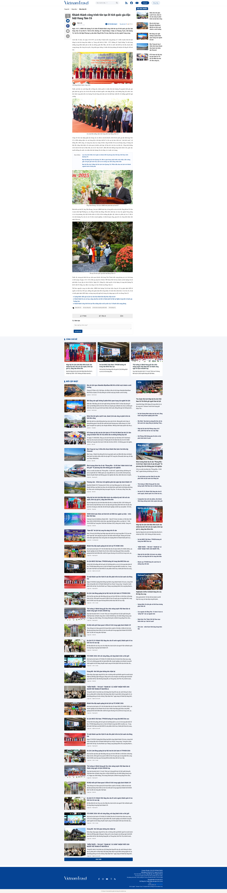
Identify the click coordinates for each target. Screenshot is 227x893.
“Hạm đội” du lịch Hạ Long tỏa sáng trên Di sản (102, 530)
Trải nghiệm (94, 427)
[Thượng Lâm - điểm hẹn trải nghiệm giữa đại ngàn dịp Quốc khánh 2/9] (75, 487)
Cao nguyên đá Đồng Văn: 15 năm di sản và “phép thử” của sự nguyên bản (150, 613)
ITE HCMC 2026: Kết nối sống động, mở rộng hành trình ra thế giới (108, 656)
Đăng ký (145, 3)
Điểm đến (93, 444)
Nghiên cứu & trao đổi (96, 571)
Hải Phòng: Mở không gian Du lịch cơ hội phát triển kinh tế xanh (149, 437)
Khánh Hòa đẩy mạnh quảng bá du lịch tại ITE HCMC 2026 (105, 546)
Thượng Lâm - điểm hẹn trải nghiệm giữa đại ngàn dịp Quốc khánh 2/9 (109, 482)
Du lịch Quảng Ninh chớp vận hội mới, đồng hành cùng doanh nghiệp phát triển (150, 414)
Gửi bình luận (78, 331)
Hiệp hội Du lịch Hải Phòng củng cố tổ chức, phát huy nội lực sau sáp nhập (148, 429)
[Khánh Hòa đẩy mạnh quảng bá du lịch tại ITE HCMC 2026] (75, 551)
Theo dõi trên (122, 24)
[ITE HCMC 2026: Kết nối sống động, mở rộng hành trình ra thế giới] (75, 661)
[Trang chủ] (68, 21)
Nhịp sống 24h (94, 477)
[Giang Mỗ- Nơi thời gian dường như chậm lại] (75, 676)
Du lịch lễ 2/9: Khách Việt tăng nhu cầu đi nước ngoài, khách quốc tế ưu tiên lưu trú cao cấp (149, 493)
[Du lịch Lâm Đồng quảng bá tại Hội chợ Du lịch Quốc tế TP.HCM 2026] (75, 598)
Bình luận (67, 16)
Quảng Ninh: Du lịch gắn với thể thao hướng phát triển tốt (150, 605)
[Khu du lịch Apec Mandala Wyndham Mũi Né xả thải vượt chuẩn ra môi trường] (75, 390)
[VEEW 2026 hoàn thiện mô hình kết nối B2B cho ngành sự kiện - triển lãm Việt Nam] (75, 519)
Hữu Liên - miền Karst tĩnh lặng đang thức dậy (150, 628)
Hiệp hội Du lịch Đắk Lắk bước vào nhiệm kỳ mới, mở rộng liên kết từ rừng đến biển (150, 555)
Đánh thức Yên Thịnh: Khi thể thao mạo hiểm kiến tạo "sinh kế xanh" (149, 620)
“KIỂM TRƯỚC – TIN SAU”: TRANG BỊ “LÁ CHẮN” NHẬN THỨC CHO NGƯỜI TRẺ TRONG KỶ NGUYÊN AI (149, 548)
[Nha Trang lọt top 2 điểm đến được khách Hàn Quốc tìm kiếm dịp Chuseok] (75, 454)
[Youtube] (137, 3)
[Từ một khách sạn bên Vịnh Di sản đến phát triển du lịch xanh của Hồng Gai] (75, 582)
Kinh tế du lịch (94, 394)
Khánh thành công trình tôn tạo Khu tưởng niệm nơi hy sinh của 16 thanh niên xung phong (100, 303)
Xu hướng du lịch (95, 540)
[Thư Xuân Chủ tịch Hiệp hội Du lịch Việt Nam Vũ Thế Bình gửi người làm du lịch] (149, 388)
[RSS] (126, 3)
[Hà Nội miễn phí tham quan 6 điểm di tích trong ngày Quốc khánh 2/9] (75, 630)
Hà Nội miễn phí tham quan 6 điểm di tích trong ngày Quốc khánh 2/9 (109, 625)
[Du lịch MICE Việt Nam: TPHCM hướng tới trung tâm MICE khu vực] (113, 352)
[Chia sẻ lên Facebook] (68, 26)
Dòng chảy (68, 360)
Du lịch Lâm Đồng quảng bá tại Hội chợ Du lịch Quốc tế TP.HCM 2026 (108, 593)
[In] (68, 36)
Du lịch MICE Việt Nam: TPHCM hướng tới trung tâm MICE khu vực (112, 366)
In (122, 316)
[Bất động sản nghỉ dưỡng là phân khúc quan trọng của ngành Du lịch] (75, 406)
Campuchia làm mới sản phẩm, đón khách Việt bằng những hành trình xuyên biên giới (150, 500)
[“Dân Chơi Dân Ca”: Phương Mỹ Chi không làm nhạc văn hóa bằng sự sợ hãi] (75, 881)
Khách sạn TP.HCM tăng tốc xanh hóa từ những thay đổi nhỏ (149, 563)
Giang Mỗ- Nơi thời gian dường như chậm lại (101, 671)
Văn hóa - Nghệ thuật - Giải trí (97, 880)
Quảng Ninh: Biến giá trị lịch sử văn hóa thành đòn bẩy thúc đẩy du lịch (94, 297)
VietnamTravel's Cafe (146, 575)
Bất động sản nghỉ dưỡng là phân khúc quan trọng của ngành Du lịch (108, 401)
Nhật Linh (79, 23)
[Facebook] (131, 3)
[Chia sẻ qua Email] (68, 31)
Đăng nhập (155, 3)
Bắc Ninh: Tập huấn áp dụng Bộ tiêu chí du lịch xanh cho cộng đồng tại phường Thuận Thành (150, 422)
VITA (139, 382)
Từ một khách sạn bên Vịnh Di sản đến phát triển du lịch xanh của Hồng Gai (149, 477)
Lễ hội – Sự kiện (95, 602)
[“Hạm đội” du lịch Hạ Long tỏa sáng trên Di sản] (75, 535)
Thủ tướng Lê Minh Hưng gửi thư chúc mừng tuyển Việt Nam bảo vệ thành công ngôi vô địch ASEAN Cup (146, 366)
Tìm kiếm (117, 2)
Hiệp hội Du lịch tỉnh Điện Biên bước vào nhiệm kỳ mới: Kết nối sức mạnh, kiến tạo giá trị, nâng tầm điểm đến (79, 366)
